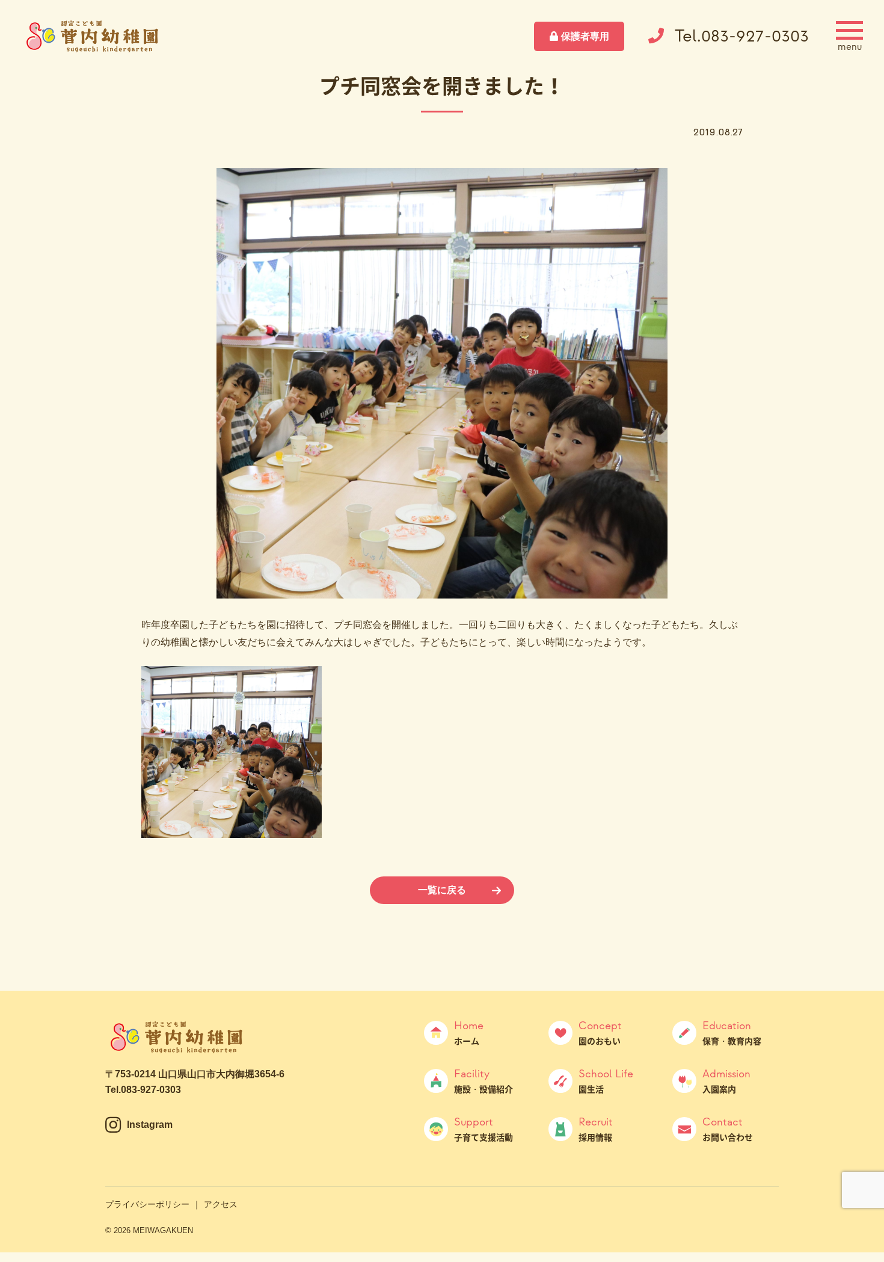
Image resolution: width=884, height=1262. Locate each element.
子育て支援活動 (483, 1129)
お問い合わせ (727, 1129)
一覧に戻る (442, 890)
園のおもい (600, 1033)
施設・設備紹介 (483, 1081)
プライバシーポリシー (147, 1204)
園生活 (606, 1081)
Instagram (150, 1124)
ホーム (468, 1033)
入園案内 (726, 1081)
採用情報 (596, 1129)
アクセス (221, 1204)
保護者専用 (585, 36)
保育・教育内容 (731, 1033)
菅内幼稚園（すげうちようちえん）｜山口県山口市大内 (93, 36)
